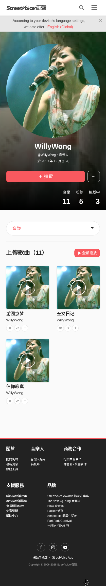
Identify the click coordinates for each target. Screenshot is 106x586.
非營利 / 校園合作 (75, 464)
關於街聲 (12, 459)
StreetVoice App (62, 557)
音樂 (16, 228)
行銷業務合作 (72, 459)
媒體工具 (12, 469)
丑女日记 (65, 313)
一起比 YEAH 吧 (58, 525)
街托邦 (35, 464)
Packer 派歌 (55, 511)
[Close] (100, 21)
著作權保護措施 (16, 501)
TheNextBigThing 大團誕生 (65, 501)
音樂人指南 (38, 459)
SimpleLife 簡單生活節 (62, 516)
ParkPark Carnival (59, 521)
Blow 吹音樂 (55, 506)
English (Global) (60, 27)
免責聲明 (12, 511)
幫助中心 (12, 516)
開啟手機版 (40, 557)
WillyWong (14, 320)
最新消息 (12, 464)
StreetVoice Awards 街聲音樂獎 (68, 496)
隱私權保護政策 (16, 496)
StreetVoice (26, 7)
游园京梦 (15, 313)
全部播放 (89, 253)
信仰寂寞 (15, 386)
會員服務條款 (15, 506)
